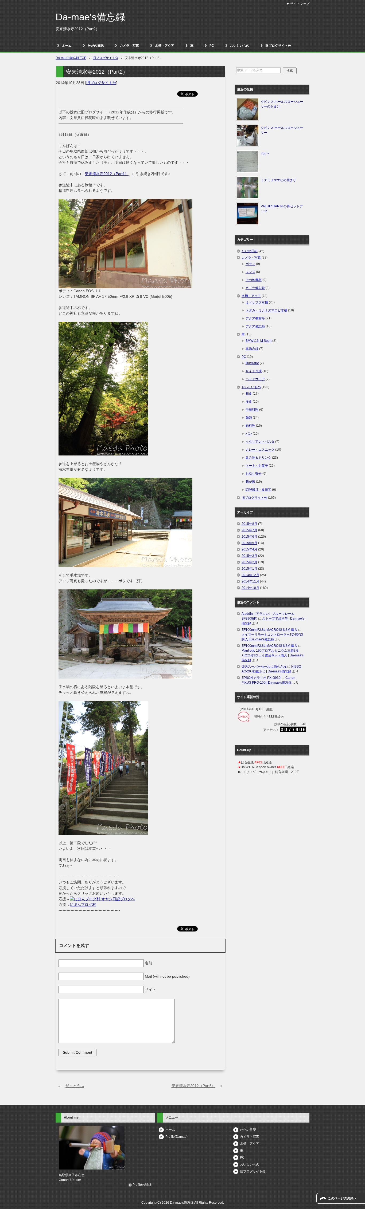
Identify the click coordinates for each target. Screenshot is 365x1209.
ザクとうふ (74, 1086)
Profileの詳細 (142, 1185)
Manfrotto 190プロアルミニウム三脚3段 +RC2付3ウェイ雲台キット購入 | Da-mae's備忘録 (273, 655)
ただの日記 (96, 45)
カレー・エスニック (260, 449)
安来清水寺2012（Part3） (193, 1086)
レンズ (250, 272)
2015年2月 (249, 562)
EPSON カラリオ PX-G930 (261, 678)
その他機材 (254, 280)
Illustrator (252, 363)
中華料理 (252, 409)
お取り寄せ (254, 473)
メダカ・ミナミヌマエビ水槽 (266, 310)
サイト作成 (254, 371)
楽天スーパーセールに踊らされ (264, 666)
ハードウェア (255, 379)
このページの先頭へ (342, 1198)
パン (249, 433)
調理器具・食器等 (258, 489)
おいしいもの (239, 45)
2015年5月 (249, 543)
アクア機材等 (255, 318)
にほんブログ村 (83, 904)
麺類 (249, 417)
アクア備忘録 (255, 326)
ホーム (67, 45)
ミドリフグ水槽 (257, 302)
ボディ (250, 264)
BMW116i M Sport (258, 341)
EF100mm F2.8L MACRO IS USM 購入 (269, 630)
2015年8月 (249, 524)
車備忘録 (252, 349)
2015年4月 (249, 549)
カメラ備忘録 (255, 288)
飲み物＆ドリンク (258, 457)
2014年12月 (250, 575)
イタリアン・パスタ (260, 441)
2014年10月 (250, 588)
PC (211, 45)
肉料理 (250, 425)
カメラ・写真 (129, 45)
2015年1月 (249, 568)
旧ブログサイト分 (278, 45)
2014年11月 (250, 581)
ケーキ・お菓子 (257, 465)
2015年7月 (249, 530)
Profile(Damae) (176, 1137)
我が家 (250, 481)
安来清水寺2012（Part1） (107, 174)
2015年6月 (249, 536)
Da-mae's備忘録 (90, 16)
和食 (249, 393)
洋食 (249, 401)
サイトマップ (299, 4)
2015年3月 (249, 556)
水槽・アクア (164, 45)
